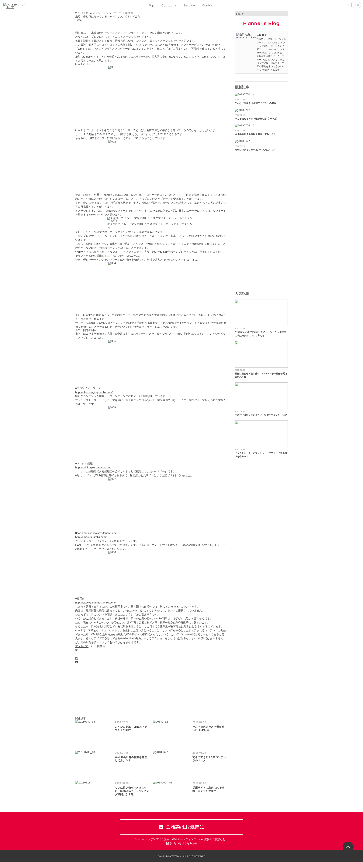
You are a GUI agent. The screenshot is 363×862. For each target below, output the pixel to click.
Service (189, 5)
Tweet (78, 19)
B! (76, 658)
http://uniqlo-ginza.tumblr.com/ (93, 467)
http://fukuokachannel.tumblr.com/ (95, 602)
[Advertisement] (150, 690)
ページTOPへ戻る (348, 847)
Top (151, 5)
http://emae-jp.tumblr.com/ (91, 536)
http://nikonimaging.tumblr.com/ (94, 392)
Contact (208, 5)
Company (168, 5)
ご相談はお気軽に (185, 826)
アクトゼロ (148, 32)
